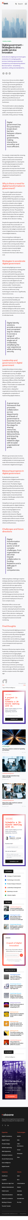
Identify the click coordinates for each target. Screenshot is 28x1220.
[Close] (22, 600)
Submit (21, 615)
